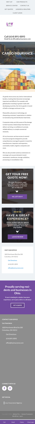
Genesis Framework (27, 414)
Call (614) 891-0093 (14, 36)
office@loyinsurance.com (15, 268)
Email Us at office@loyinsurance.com (17, 39)
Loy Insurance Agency (13, 403)
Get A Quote (17, 305)
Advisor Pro (16, 414)
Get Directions (12, 260)
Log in (21, 416)
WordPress (15, 416)
